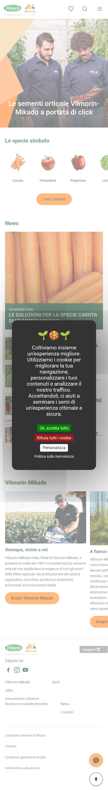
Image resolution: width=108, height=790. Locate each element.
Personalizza (54, 447)
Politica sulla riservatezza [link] (54, 456)
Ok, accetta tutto (54, 428)
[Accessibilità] (96, 779)
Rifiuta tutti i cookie (54, 438)
